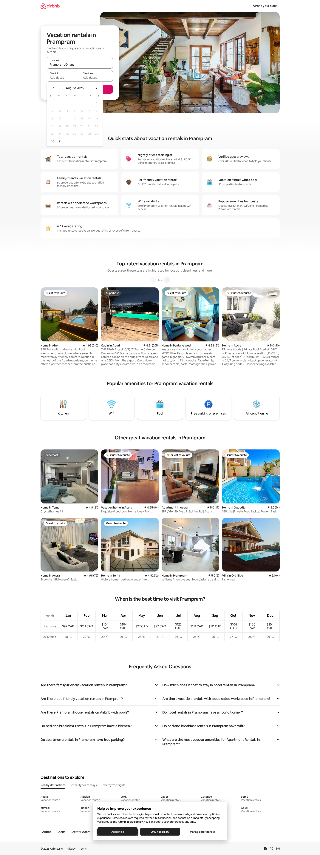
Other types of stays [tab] (84, 785)
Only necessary (160, 832)
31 (60, 141)
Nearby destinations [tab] (53, 785)
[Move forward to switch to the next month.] (96, 88)
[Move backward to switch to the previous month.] (53, 88)
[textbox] (63, 77)
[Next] (167, 280)
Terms (83, 848)
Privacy (71, 848)
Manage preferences (202, 832)
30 (52, 141)
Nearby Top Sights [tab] (114, 785)
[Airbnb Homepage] (50, 6)
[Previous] (153, 280)
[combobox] (80, 64)
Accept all (117, 832)
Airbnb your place (265, 6)
